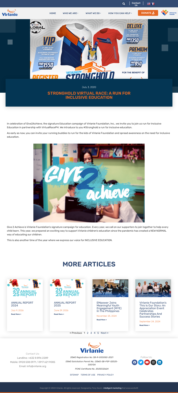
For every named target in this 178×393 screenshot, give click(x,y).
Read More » (16, 314)
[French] (153, 3)
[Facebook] (134, 362)
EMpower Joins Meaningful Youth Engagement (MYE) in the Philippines (109, 307)
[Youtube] (147, 362)
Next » (104, 332)
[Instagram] (153, 362)
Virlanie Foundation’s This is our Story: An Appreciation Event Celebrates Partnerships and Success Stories (152, 309)
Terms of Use (88, 375)
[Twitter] (141, 362)
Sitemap (74, 375)
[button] (123, 3)
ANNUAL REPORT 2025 (65, 304)
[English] (149, 3)
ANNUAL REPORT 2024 (22, 304)
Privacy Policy (105, 375)
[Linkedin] (159, 362)
